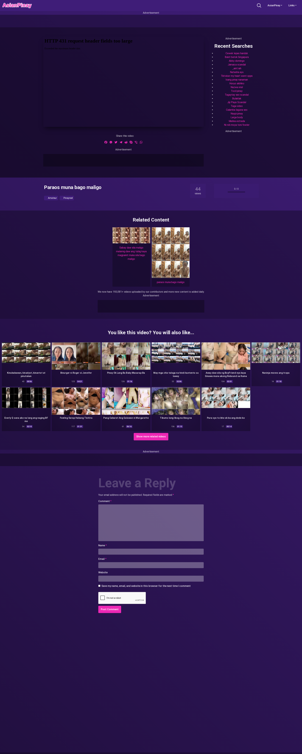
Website (102, 572)
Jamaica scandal (237, 64)
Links (291, 5)
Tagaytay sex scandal (237, 94)
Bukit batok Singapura (237, 57)
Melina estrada (237, 121)
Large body (237, 117)
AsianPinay (274, 5)
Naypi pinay (237, 113)
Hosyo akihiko (236, 83)
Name (102, 545)
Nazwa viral (237, 87)
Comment (105, 501)
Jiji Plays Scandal (236, 102)
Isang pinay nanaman (237, 79)
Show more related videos (151, 436)
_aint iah (236, 68)
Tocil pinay (237, 90)
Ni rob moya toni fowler (236, 124)
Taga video (237, 106)
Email (102, 558)
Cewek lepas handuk (237, 53)
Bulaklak (236, 98)
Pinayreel (68, 198)
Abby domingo (236, 60)
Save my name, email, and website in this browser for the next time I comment (146, 585)
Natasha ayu (236, 72)
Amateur (52, 198)
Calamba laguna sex (237, 109)
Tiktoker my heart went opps (237, 75)
